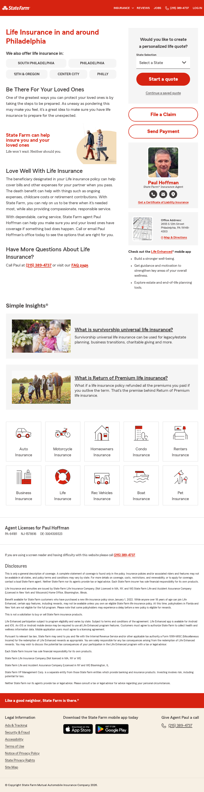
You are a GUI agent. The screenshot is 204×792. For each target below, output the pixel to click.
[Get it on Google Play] (112, 729)
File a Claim (163, 114)
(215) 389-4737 (179, 7)
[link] (16, 8)
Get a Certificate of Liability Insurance (163, 202)
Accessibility (14, 739)
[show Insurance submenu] (132, 8)
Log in (197, 7)
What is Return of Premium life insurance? (121, 378)
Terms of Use (14, 746)
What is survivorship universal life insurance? (124, 329)
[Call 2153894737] (153, 194)
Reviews (143, 7)
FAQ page (79, 265)
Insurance (122, 7)
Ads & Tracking (16, 725)
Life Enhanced (161, 252)
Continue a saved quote (163, 93)
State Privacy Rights (20, 760)
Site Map (11, 767)
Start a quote (163, 79)
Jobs (157, 7)
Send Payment (163, 131)
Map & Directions (175, 237)
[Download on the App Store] (78, 729)
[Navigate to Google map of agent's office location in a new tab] (173, 194)
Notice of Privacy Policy (22, 753)
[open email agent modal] (163, 194)
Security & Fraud (17, 732)
